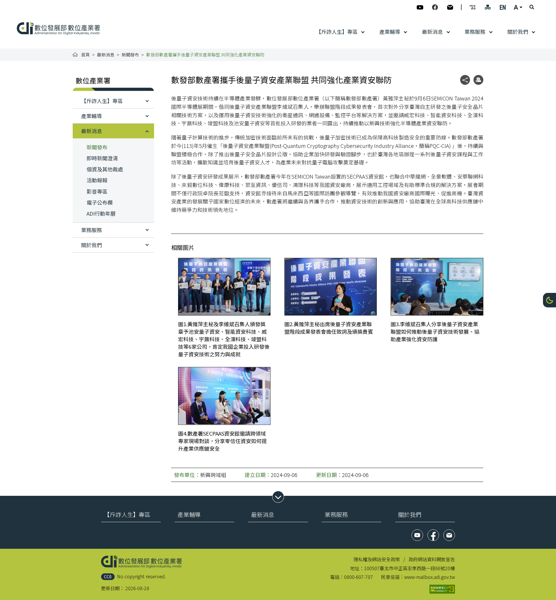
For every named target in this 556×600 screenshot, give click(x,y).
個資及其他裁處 (105, 169)
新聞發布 (130, 55)
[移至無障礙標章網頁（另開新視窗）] (442, 589)
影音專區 (97, 191)
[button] (549, 300)
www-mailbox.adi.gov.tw (429, 576)
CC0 (107, 576)
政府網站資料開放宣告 (432, 559)
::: (21, 3)
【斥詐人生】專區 (337, 31)
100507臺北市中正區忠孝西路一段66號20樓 (409, 568)
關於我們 (517, 31)
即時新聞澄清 (102, 158)
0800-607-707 (358, 576)
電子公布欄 (100, 202)
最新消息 (432, 31)
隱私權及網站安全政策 (377, 559)
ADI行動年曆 (101, 213)
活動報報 (97, 180)
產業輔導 (389, 31)
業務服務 (474, 31)
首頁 (85, 55)
